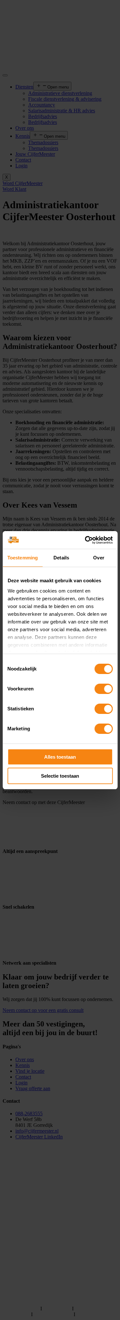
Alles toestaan (60, 757)
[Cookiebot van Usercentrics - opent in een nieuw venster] (85, 540)
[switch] (103, 689)
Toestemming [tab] (22, 557)
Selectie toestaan (60, 776)
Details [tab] (61, 557)
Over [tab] (98, 557)
